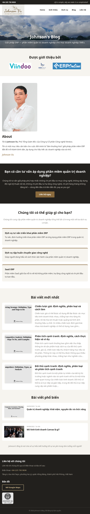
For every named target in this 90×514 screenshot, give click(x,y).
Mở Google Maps (13, 487)
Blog (74, 10)
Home (42, 10)
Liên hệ (83, 10)
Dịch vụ (64, 10)
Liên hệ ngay (45, 194)
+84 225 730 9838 (9, 2)
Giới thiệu (53, 10)
